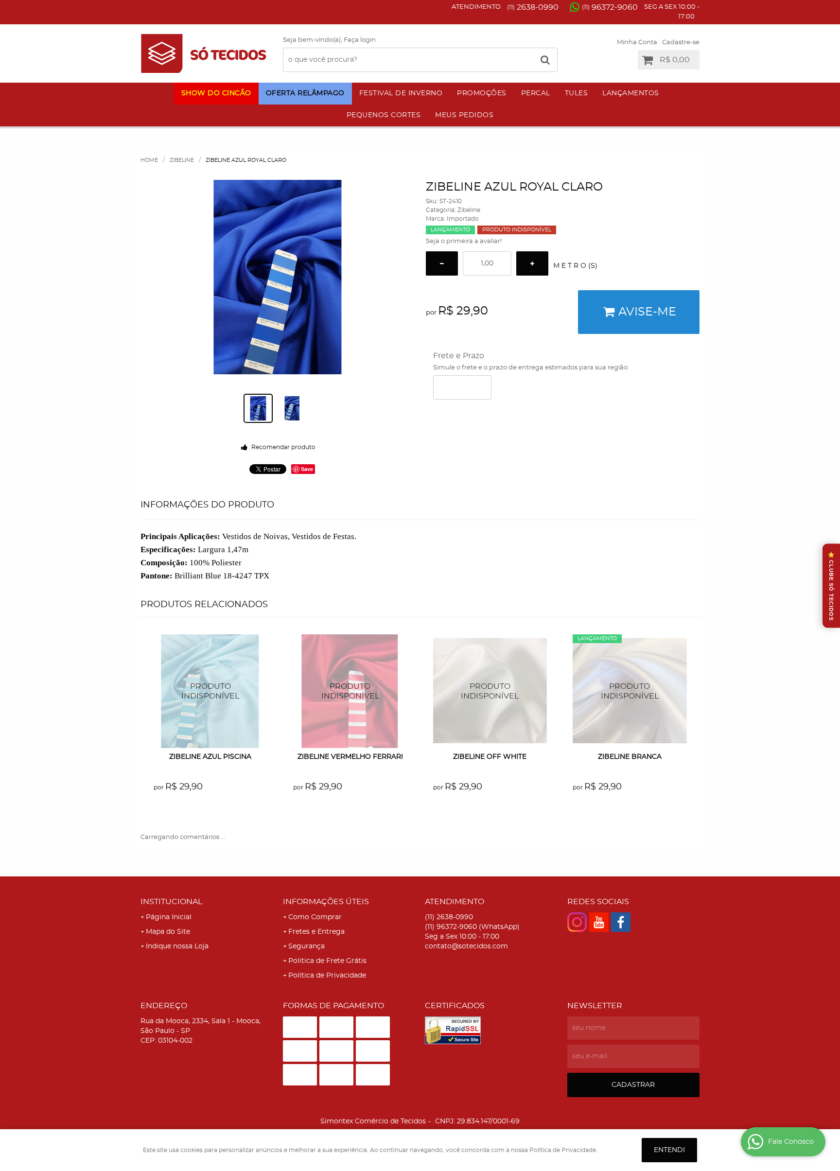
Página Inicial (169, 917)
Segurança (306, 946)
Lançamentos (630, 93)
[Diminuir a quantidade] (442, 263)
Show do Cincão (216, 93)
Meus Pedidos (464, 115)
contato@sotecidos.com (466, 946)
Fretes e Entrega (316, 931)
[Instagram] (577, 922)
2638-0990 (533, 7)
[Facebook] (620, 922)
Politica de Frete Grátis (327, 961)
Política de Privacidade (327, 975)
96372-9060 (610, 7)
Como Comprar (315, 917)
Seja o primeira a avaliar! (464, 241)
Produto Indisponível (211, 691)
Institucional (171, 902)
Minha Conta (637, 42)
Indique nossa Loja (177, 946)
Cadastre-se (681, 42)
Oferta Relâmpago (305, 93)
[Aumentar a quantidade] (532, 263)
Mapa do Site (168, 931)
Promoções (482, 93)
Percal (535, 93)
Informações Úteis (326, 902)
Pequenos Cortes (384, 115)
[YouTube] (599, 922)
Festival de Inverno (401, 93)
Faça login (360, 40)
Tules (576, 93)
